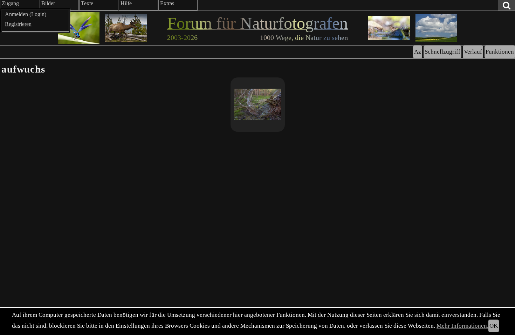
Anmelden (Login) (25, 14)
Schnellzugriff (442, 51)
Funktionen (500, 51)
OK (493, 325)
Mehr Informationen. (462, 325)
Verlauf (473, 51)
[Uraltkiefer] (258, 104)
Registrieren (18, 24)
